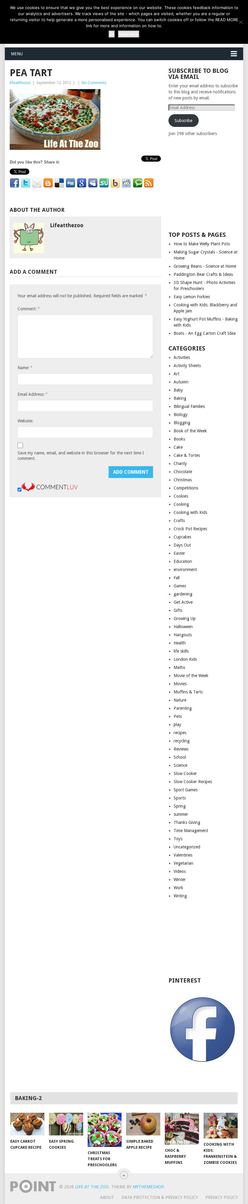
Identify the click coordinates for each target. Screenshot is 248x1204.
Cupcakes (182, 536)
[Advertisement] (208, 183)
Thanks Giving (187, 822)
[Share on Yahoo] (115, 183)
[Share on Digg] (70, 183)
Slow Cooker (185, 773)
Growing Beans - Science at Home (205, 266)
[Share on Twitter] (26, 183)
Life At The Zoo (92, 1186)
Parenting (183, 708)
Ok (111, 34)
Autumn (181, 381)
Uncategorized (187, 846)
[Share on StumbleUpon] (104, 183)
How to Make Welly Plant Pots (202, 243)
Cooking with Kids (190, 512)
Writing (180, 895)
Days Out (182, 545)
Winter (180, 879)
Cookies (181, 496)
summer (181, 814)
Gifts (178, 610)
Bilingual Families (189, 406)
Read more (129, 34)
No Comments (94, 82)
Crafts (179, 520)
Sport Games (185, 789)
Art (176, 373)
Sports (180, 798)
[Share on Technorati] (137, 183)
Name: (25, 367)
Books (179, 439)
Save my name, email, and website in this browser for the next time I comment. (81, 455)
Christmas (183, 479)
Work (178, 887)
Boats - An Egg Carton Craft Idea (205, 333)
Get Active (183, 602)
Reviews (181, 749)
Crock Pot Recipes (190, 528)
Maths (179, 667)
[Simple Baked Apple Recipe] (143, 1124)
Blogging (182, 422)
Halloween (183, 626)
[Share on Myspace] (93, 183)
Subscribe (183, 120)
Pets (178, 716)
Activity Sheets (187, 365)
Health (180, 643)
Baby (178, 390)
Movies (180, 683)
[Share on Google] (81, 183)
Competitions (186, 488)
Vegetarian (183, 863)
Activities (182, 357)
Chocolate (183, 471)
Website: (25, 420)
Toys (178, 838)
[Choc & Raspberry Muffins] (182, 1128)
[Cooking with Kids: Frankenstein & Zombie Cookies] (221, 1125)
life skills (181, 651)
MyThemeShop (148, 1186)
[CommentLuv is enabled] (49, 490)
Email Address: (32, 394)
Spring (180, 806)
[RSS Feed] (149, 183)
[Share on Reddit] (126, 183)
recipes (180, 732)
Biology (181, 414)
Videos (180, 871)
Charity (180, 463)
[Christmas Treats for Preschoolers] (105, 1130)
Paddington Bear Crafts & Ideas (203, 274)
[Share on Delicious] (59, 183)
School (180, 757)
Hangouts (183, 634)
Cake (178, 447)
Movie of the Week (191, 675)
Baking (180, 398)
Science (180, 765)
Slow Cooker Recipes (193, 781)
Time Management (191, 830)
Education (183, 561)
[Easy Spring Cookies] (66, 1124)
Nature (180, 700)
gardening (183, 594)
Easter (179, 553)
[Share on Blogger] (48, 183)
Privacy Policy (221, 1197)
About (107, 1197)
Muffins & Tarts (188, 691)
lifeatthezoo (20, 82)
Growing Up (185, 618)
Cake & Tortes (187, 455)
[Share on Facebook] (14, 183)
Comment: (28, 308)
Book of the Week (190, 430)
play (177, 724)
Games (180, 585)
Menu (17, 53)
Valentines (183, 855)
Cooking (181, 504)
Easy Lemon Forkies (192, 296)
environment (185, 569)
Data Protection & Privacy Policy (160, 1197)
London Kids (185, 659)
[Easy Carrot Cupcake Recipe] (27, 1124)
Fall (177, 577)
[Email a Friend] (37, 183)
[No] (240, 22)
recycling (182, 740)
